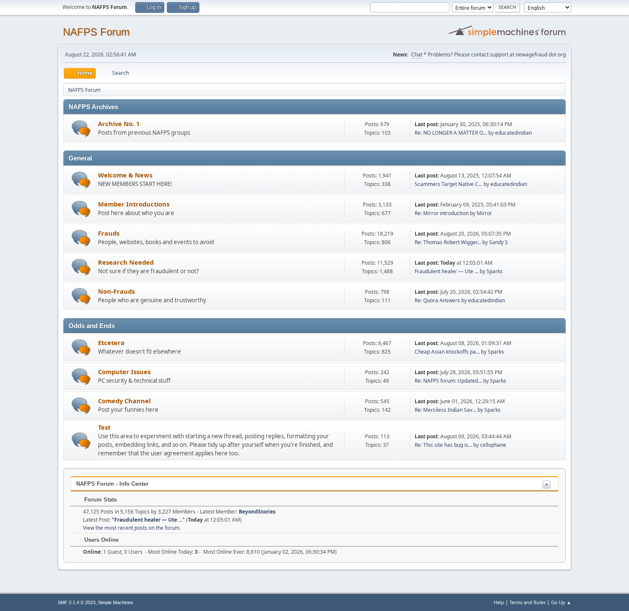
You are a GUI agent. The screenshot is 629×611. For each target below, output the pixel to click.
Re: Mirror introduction (442, 213)
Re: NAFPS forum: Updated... (448, 380)
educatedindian (513, 132)
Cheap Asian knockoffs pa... (447, 351)
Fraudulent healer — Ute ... (446, 271)
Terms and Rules (528, 602)
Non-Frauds (116, 291)
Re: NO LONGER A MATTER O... (451, 132)
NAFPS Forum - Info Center (112, 484)
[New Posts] (81, 128)
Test (104, 427)
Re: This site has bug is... (443, 445)
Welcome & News (125, 175)
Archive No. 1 (118, 123)
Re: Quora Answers (437, 300)
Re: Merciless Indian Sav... (445, 409)
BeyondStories (257, 511)
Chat (416, 54)
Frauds (108, 233)
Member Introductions (133, 204)
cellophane (493, 445)
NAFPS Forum (96, 32)
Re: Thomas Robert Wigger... (448, 242)
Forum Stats (100, 499)
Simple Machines (115, 602)
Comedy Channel (124, 400)
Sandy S (498, 242)
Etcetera (111, 342)
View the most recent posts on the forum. (132, 527)
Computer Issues (124, 371)
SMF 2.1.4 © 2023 (76, 602)
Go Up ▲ (561, 602)
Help (499, 602)
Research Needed (126, 262)
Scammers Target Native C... (448, 184)
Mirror (484, 213)
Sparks (495, 271)
